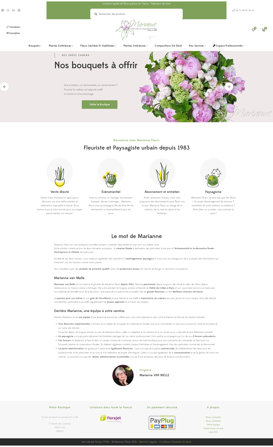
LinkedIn (13, 10)
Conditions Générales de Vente (175, 441)
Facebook (2, 10)
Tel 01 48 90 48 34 (244, 10)
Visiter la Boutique (100, 104)
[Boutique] (59, 172)
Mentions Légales (148, 441)
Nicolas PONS (102, 441)
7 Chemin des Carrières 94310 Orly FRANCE (59, 427)
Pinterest (19, 10)
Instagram (8, 10)
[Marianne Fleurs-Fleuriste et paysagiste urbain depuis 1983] (136, 30)
